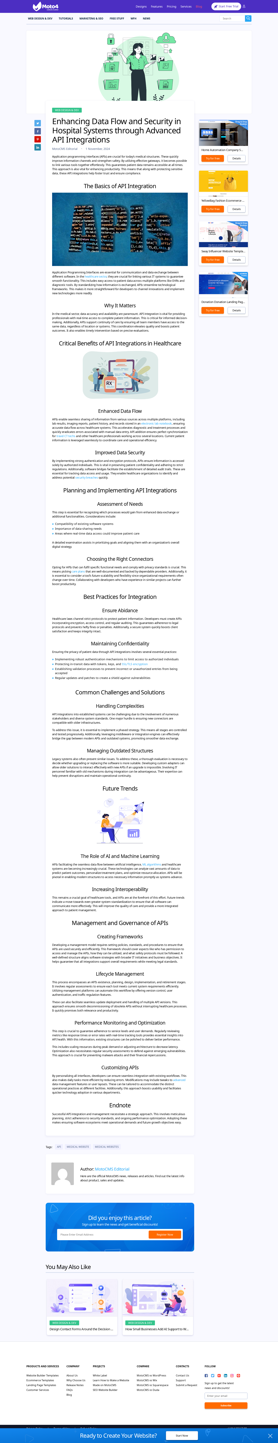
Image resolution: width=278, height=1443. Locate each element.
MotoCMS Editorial (65, 149)
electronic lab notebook (156, 423)
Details (236, 158)
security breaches (86, 477)
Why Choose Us (75, 1380)
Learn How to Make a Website (111, 1380)
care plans (78, 571)
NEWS (146, 18)
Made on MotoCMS (104, 1385)
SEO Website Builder (105, 1390)
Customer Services (37, 1390)
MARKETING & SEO (91, 18)
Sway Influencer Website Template (223, 251)
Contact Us (182, 1375)
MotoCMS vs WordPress (151, 1375)
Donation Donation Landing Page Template (223, 302)
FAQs (69, 1390)
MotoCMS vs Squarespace (152, 1385)
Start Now (182, 1435)
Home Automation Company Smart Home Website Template (223, 150)
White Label (100, 1375)
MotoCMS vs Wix (147, 1380)
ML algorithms (151, 864)
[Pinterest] (37, 139)
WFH (133, 18)
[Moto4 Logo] (46, 6)
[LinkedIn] (37, 147)
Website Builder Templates (42, 1375)
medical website (78, 1147)
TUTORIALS (66, 18)
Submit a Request (186, 1385)
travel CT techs (65, 436)
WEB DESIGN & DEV (40, 18)
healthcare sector (96, 276)
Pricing (171, 6)
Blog (199, 6)
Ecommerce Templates (40, 1380)
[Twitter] (37, 123)
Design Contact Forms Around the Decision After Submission (82, 1329)
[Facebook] (37, 131)
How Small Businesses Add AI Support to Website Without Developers (157, 1329)
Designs (141, 6)
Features (157, 6)
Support (181, 1380)
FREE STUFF (117, 18)
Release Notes (75, 1385)
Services (186, 6)
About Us (72, 1375)
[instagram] (232, 1375)
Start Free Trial (228, 6)
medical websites (107, 1147)
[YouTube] (219, 1375)
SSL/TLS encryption (135, 664)
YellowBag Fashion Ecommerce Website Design (223, 200)
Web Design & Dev (67, 110)
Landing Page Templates (41, 1385)
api (59, 1147)
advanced (179, 1080)
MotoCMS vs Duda (148, 1390)
